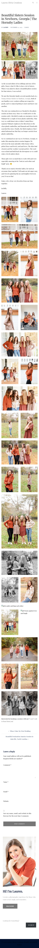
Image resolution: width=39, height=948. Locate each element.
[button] (33, 2)
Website (6, 801)
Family (27, 27)
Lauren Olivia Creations (11, 2)
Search (31, 925)
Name (5, 782)
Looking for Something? (11, 921)
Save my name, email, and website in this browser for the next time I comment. (17, 814)
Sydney (19, 945)
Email (5, 792)
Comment (7, 765)
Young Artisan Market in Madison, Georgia (15, 99)
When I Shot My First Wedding (20, 731)
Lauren (5, 27)
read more (10, 906)
